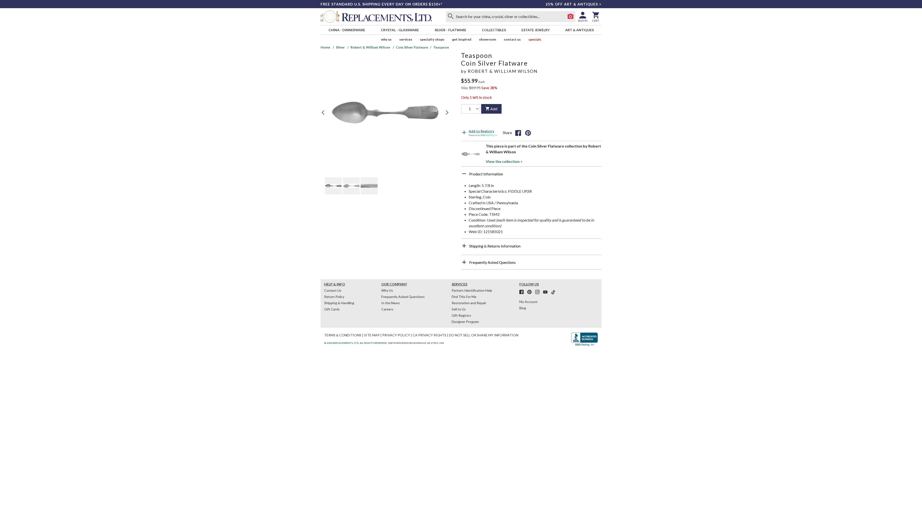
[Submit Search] (450, 16)
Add (493, 108)
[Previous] (323, 112)
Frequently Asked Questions (403, 297)
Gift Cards (332, 309)
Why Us (387, 290)
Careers (387, 309)
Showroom (487, 39)
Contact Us (512, 39)
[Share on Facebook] (518, 132)
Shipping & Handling (339, 303)
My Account (528, 302)
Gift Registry (461, 315)
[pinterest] (530, 292)
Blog (522, 308)
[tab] (333, 185)
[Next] (447, 112)
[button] (531, 176)
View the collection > (504, 161)
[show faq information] (464, 262)
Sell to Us (459, 309)
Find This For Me (464, 297)
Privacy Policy (396, 335)
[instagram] (538, 292)
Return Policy (334, 297)
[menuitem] (347, 29)
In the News (390, 303)
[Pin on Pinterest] (528, 132)
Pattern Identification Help (472, 290)
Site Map (372, 335)
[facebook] (523, 292)
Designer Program (465, 322)
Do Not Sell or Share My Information (483, 335)
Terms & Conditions (342, 335)
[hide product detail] (464, 174)
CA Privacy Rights (429, 335)
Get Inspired (461, 39)
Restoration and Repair (469, 303)
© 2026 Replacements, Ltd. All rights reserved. (356, 342)
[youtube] (546, 292)
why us (386, 39)
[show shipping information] (464, 246)
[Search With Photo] (570, 16)
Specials (534, 39)
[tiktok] (553, 292)
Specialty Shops (432, 39)
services (405, 39)
